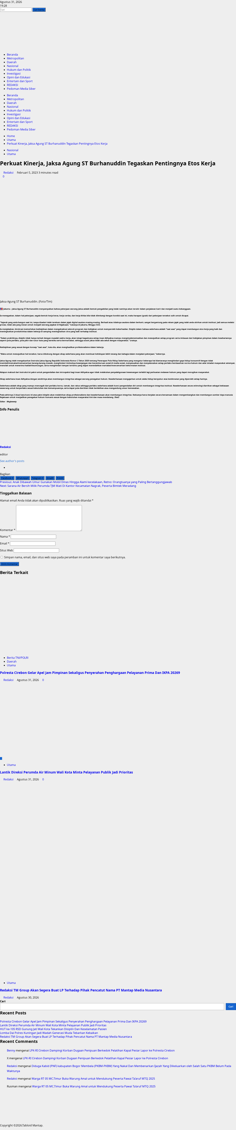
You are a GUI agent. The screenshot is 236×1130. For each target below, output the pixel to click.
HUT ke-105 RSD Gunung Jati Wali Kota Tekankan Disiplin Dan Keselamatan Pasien (53, 1029)
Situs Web (6, 550)
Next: (68, 486)
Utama (11, 154)
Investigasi (14, 73)
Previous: (86, 482)
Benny (11, 1050)
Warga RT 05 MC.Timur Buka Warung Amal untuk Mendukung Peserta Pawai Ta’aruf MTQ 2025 (93, 1078)
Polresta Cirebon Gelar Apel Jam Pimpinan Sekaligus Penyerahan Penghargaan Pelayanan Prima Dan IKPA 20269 (90, 672)
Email (4, 543)
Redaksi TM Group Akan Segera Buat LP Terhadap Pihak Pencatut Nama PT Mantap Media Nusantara (81, 990)
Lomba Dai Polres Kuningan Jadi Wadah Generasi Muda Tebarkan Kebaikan (49, 1033)
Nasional (12, 66)
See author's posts (12, 461)
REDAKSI (12, 85)
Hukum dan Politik (19, 70)
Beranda (12, 54)
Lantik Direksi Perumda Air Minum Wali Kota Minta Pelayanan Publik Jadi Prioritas (66, 772)
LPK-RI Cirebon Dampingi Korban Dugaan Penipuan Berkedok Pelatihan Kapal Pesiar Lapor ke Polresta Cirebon (102, 1050)
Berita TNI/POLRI (17, 658)
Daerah (12, 62)
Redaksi (8, 172)
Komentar (7, 530)
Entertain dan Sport (20, 81)
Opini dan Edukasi (18, 77)
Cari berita (40, 9)
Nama (5, 536)
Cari (3, 1001)
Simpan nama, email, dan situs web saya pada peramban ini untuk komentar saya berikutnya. (65, 557)
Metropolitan (15, 58)
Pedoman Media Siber (21, 89)
